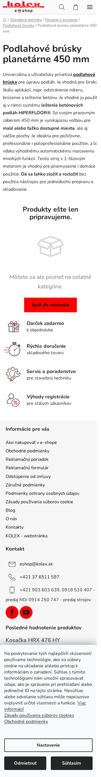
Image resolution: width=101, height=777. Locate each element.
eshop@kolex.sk (36, 564)
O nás (11, 519)
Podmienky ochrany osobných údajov (42, 493)
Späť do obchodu (50, 305)
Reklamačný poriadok (27, 459)
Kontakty (15, 527)
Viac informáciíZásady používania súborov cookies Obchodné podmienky (45, 712)
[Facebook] (12, 612)
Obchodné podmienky (27, 451)
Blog (10, 510)
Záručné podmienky (25, 485)
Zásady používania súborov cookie (39, 502)
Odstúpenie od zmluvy (28, 476)
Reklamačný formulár (27, 468)
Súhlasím (71, 763)
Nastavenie (48, 745)
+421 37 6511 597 (39, 577)
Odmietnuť (25, 763)
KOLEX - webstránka (26, 536)
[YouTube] (26, 612)
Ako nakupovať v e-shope (31, 442)
